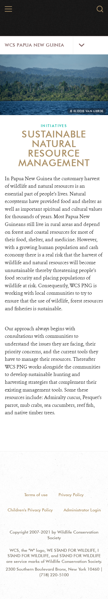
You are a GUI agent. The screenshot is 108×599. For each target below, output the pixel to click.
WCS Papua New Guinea (34, 45)
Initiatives (54, 125)
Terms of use (36, 494)
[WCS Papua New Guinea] (54, 11)
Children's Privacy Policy (30, 510)
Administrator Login (82, 510)
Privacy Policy (71, 494)
